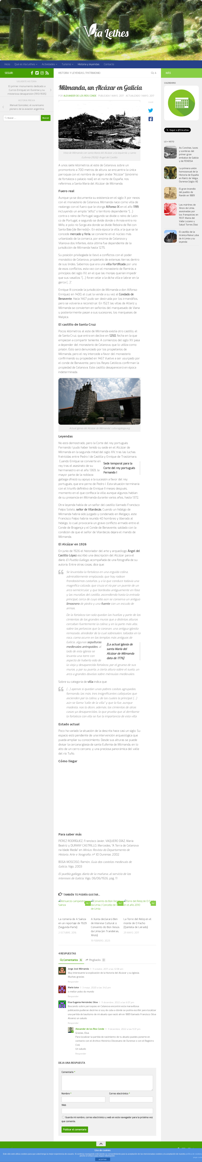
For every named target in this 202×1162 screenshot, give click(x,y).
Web (64, 1105)
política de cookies (194, 1154)
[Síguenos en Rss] (47, 73)
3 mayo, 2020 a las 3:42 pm (96, 987)
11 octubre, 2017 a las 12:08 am (107, 969)
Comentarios (72, 960)
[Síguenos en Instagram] (42, 73)
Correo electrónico (119, 1093)
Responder (73, 981)
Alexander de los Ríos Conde (79, 95)
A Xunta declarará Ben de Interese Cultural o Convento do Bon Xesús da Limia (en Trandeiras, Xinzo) (105, 927)
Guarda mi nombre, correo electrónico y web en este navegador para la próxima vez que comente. (107, 1119)
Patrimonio (93, 73)
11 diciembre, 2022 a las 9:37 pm (124, 1029)
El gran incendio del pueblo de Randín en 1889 (187, 192)
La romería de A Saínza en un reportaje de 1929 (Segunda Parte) (72, 923)
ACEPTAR (103, 1159)
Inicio (7, 64)
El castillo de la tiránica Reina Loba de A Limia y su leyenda (189, 236)
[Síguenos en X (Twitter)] (37, 73)
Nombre (66, 1093)
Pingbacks (96, 960)
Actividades (48, 64)
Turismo (66, 64)
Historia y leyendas (88, 64)
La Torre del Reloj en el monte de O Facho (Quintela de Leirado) (137, 923)
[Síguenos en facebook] (32, 73)
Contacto (109, 64)
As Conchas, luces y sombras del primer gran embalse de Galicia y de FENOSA (189, 154)
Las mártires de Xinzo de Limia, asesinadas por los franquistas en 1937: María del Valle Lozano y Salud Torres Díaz (188, 214)
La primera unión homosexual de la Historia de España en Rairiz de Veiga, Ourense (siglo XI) (189, 175)
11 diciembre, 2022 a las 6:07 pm (117, 1002)
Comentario (68, 1072)
